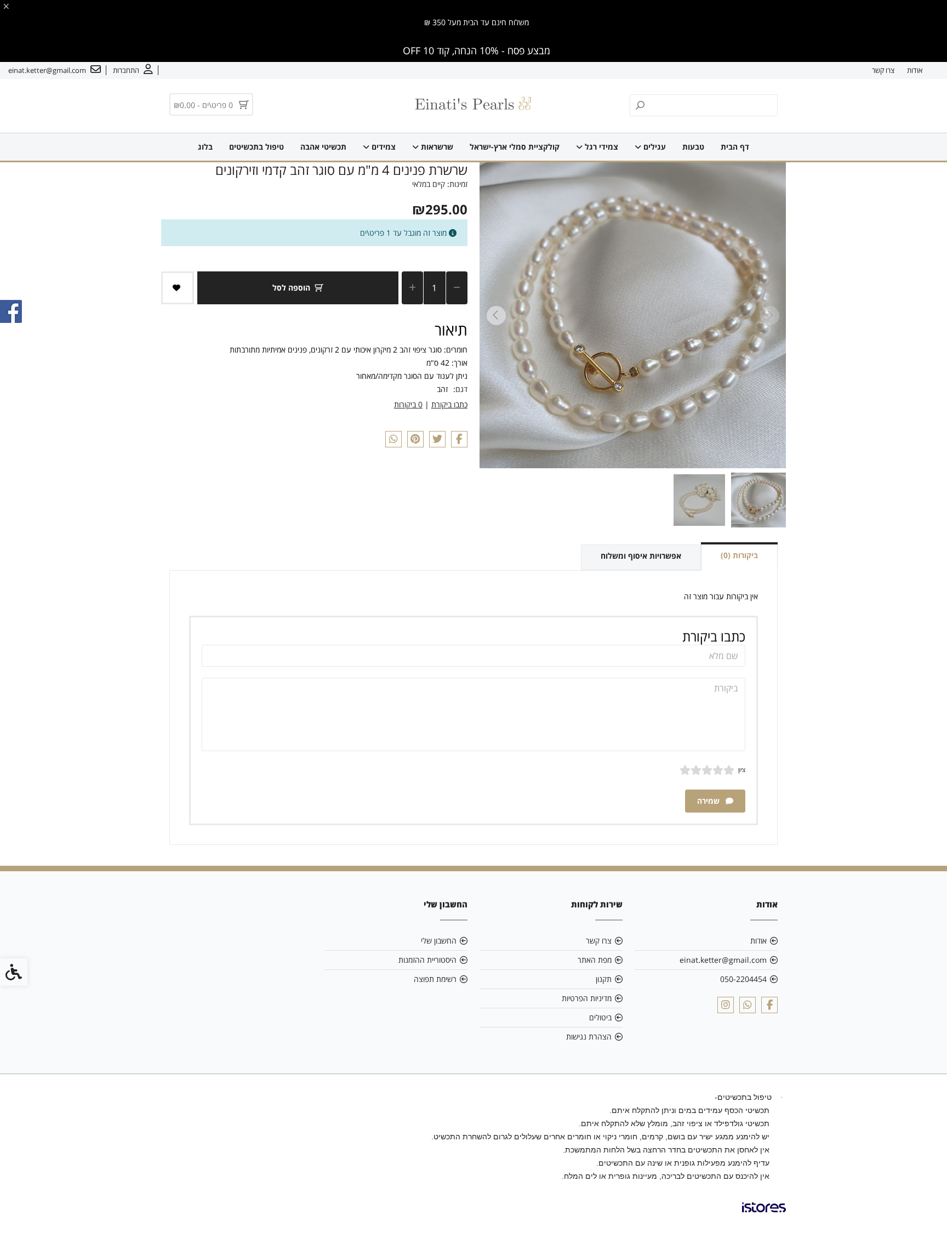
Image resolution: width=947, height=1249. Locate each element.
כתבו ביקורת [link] (449, 404)
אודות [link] (914, 70)
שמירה (709, 801)
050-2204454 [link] (743, 979)
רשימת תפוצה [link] (435, 979)
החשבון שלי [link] (439, 940)
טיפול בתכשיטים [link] (256, 146)
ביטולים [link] (600, 1017)
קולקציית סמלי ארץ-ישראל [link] (515, 146)
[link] (133, 70)
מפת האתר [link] (595, 960)
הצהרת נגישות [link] (589, 1036)
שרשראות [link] (436, 146)
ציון (741, 769)
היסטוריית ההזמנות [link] (427, 960)
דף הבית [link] (735, 146)
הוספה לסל (291, 287)
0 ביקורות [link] (408, 404)
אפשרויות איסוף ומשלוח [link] (641, 555)
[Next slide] (496, 315)
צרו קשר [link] (883, 70)
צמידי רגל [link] (600, 146)
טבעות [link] (693, 146)
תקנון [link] (604, 979)
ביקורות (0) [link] (739, 555)
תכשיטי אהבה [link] (323, 146)
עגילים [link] (653, 146)
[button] (758, 500)
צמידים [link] (382, 146)
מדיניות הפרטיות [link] (587, 998)
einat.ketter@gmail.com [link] (723, 960)
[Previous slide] (769, 315)
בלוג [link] (205, 146)
